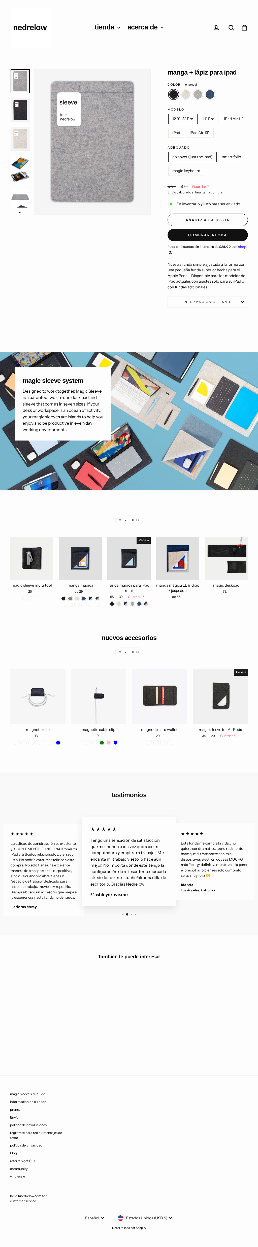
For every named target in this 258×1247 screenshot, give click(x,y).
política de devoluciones (28, 1125)
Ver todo (129, 520)
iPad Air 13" (200, 132)
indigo (210, 94)
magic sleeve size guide (27, 1094)
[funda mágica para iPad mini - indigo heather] (125, 603)
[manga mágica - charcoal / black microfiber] (70, 604)
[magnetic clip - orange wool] (44, 742)
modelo (176, 109)
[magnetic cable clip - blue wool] (88, 742)
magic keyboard (186, 170)
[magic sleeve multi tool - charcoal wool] (24, 598)
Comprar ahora (207, 235)
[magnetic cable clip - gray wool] (95, 742)
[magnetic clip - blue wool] (51, 742)
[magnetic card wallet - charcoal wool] (149, 742)
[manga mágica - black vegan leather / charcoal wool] (90, 604)
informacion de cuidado (28, 1102)
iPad (176, 132)
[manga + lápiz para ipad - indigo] (48, 1045)
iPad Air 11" (233, 118)
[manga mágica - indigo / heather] (90, 598)
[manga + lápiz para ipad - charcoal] (27, 1045)
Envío (172, 192)
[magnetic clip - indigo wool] (30, 742)
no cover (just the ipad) (192, 156)
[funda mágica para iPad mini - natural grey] (132, 603)
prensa (15, 1109)
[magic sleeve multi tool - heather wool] (38, 598)
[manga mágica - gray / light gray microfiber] (83, 604)
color (182, 84)
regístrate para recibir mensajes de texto (36, 1135)
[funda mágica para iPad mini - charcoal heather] (146, 603)
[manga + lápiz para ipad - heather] (34, 1045)
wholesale (17, 1176)
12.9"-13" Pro (182, 118)
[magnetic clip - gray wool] (24, 742)
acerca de (143, 27)
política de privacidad (26, 1145)
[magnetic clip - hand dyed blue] (58, 742)
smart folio (231, 156)
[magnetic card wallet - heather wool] (156, 742)
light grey (198, 94)
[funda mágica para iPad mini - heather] (118, 603)
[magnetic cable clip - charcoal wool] (81, 742)
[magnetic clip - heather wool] (37, 742)
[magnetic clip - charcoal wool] (17, 742)
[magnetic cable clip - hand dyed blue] (115, 742)
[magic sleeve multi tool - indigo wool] (31, 598)
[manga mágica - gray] (70, 598)
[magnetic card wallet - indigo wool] (169, 742)
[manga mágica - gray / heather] (63, 604)
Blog (13, 1153)
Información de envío (207, 302)
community (19, 1169)
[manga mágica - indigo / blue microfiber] (77, 604)
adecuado (179, 147)
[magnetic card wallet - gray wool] (162, 742)
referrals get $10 (22, 1161)
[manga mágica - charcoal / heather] (97, 598)
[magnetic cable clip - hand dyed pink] (108, 742)
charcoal (174, 94)
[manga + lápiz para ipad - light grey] (41, 1045)
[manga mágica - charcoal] (63, 598)
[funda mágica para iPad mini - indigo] (139, 603)
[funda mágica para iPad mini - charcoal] (112, 603)
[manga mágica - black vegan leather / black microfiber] (97, 604)
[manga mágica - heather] (77, 598)
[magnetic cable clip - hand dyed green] (102, 742)
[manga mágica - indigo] (83, 598)
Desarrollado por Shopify (129, 1228)
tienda (105, 27)
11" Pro (208, 118)
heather (186, 94)
